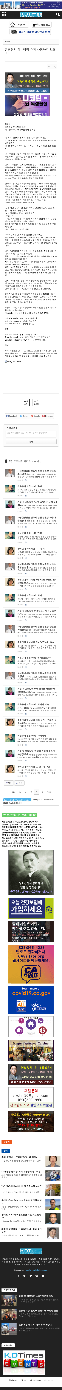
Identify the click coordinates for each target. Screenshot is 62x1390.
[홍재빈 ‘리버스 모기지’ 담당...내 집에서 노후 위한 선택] (52, 1161)
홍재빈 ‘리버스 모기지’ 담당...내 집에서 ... (21, 1157)
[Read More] (31, 475)
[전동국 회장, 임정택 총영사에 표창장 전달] (9, 1314)
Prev (12, 792)
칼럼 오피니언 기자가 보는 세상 (24, 461)
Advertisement (35, 1380)
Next (49, 792)
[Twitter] (25, 1276)
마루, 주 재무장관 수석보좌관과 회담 (36, 1296)
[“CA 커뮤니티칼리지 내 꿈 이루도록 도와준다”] (52, 1190)
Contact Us (48, 1380)
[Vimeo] (31, 1276)
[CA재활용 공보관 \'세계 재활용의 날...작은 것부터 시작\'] (52, 1175)
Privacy (23, 1380)
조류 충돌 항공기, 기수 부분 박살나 (35, 1324)
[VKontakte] (37, 1276)
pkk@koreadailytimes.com (36, 1270)
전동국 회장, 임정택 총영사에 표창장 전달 (38, 1310)
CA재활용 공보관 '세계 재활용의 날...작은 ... (22, 1171)
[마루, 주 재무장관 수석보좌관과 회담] (9, 1300)
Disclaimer (13, 1380)
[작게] (54, 66)
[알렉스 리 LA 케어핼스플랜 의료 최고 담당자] (52, 1218)
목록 (9, 783)
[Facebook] (19, 1276)
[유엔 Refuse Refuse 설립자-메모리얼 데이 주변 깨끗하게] (52, 1204)
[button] (57, 14)
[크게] (49, 66)
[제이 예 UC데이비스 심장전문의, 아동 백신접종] (52, 1233)
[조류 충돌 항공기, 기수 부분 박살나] (9, 1329)
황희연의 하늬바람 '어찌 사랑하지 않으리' (30, 51)
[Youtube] (43, 1276)
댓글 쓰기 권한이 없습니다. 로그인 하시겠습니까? (27, 433)
